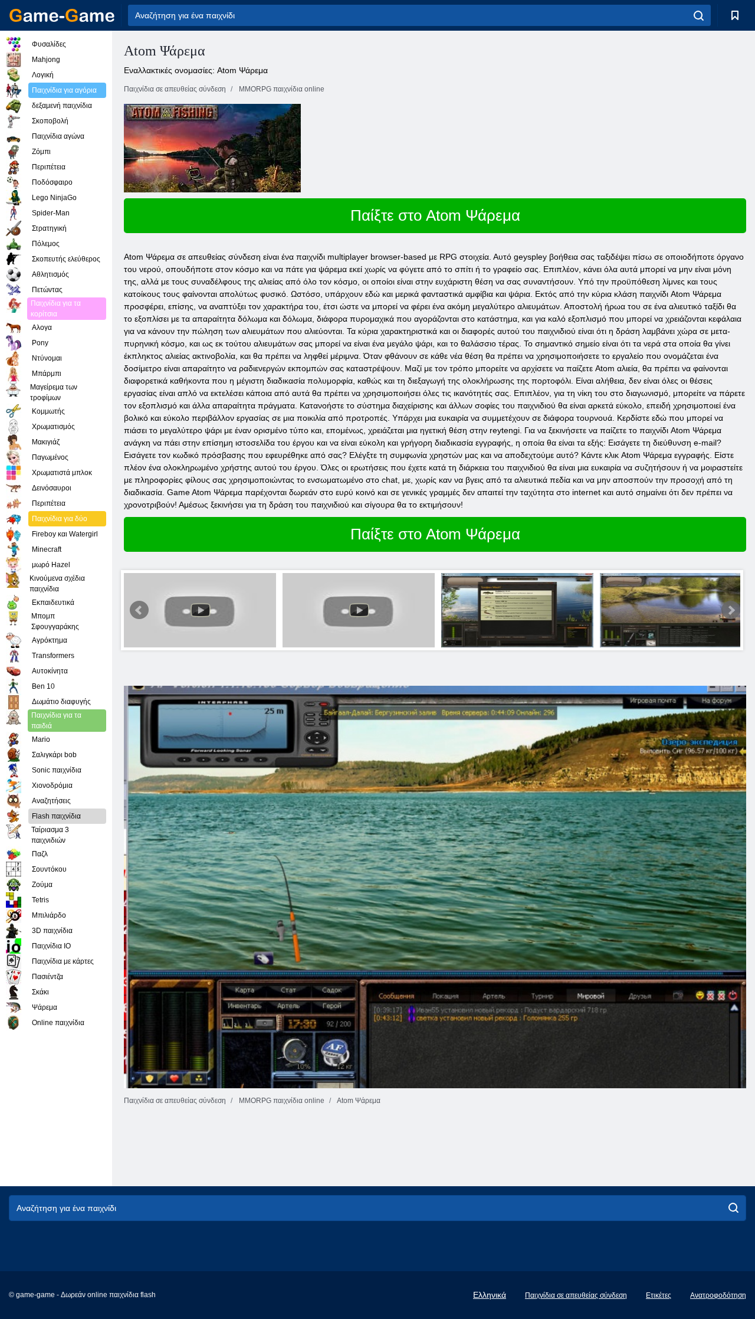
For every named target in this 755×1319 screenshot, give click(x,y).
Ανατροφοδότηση (718, 1295)
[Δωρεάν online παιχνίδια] (62, 15)
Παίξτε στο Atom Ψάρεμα (435, 215)
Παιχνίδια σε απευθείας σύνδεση (576, 1295)
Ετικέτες (658, 1295)
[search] (698, 15)
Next (730, 610)
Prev (139, 610)
